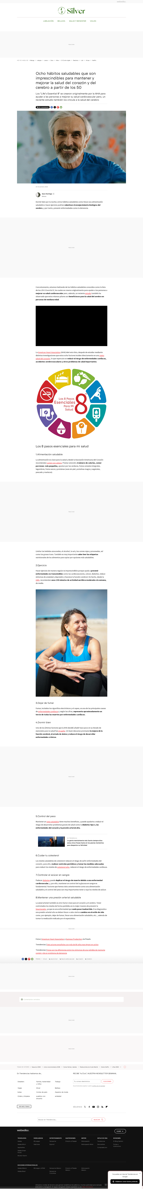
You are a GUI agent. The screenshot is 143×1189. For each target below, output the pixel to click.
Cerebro (89, 959)
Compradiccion (102, 1147)
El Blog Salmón (118, 1141)
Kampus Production (74, 939)
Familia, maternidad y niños (43, 1083)
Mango (32, 60)
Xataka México (22, 1168)
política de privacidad (98, 1086)
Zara (51, 60)
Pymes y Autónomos (117, 1145)
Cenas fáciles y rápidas (70, 1067)
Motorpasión (85, 1141)
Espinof (52, 1144)
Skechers (75, 60)
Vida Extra (37, 1144)
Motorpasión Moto (87, 1144)
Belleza (61, 21)
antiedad (58, 1096)
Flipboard (58, 107)
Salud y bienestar (77, 21)
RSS (102, 1106)
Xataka (20, 1141)
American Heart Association (49, 352)
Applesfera (21, 1147)
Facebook (51, 107)
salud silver (54, 959)
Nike (57, 60)
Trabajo (57, 1082)
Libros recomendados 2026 (52, 1067)
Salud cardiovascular (67, 959)
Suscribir (107, 1081)
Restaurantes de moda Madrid (89, 1067)
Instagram (98, 1106)
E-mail (61, 107)
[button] (48, 194)
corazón (80, 959)
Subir (119, 1131)
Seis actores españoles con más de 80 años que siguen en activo (72, 944)
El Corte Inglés (65, 60)
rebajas (39, 60)
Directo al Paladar (71, 1141)
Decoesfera (101, 1144)
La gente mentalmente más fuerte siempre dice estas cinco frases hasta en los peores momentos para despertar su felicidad (85, 843)
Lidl (82, 60)
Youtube (93, 1106)
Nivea (87, 60)
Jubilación (48, 21)
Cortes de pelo (41, 1092)
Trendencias (101, 1141)
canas (46, 60)
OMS (37, 580)
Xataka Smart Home (22, 1151)
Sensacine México (55, 1168)
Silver (71, 10)
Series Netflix (105, 1067)
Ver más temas (24, 1106)
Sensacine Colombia (53, 1172)
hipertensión (41, 909)
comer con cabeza (54, 463)
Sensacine (53, 1141)
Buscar (97, 1119)
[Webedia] (121, 1)
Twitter (55, 107)
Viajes (93, 21)
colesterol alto (63, 867)
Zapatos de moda (61, 1092)
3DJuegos (37, 1141)
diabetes (46, 880)
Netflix (94, 60)
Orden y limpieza (24, 1096)
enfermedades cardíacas (48, 711)
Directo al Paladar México (71, 1169)
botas (20, 1092)
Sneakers (21, 1082)
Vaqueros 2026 (36, 1067)
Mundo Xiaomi (22, 1155)
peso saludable (52, 821)
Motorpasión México (85, 1169)
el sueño (61, 731)
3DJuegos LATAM (39, 1168)
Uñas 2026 (115, 1067)
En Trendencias (72, 838)
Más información (87, 1187)
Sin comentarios (44, 107)
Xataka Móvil (22, 1144)
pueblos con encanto (40, 1097)
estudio (88, 293)
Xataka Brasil (22, 1171)
